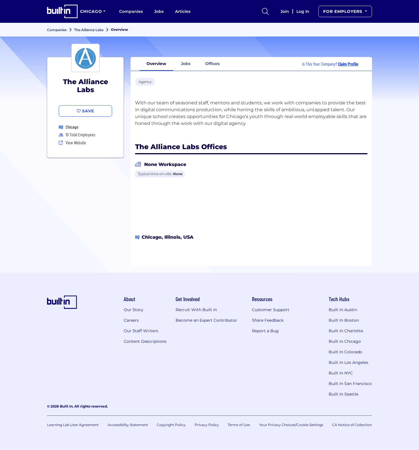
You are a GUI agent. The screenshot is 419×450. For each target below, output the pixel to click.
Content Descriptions (145, 341)
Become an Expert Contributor (206, 320)
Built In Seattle (343, 394)
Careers (131, 320)
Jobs (159, 11)
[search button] (265, 11)
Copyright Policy (171, 425)
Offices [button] (212, 63)
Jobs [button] (185, 63)
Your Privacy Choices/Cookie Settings (291, 425)
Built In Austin (343, 309)
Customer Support (270, 309)
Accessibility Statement (128, 425)
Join (284, 11)
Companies (131, 11)
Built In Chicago (345, 341)
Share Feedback (268, 320)
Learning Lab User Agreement (73, 425)
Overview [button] (156, 63)
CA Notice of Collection (352, 425)
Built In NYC (341, 373)
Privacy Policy (207, 425)
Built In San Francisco (350, 383)
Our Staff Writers (141, 330)
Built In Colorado (345, 351)
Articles (182, 11)
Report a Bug (265, 330)
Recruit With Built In (196, 309)
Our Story (133, 309)
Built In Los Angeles (348, 362)
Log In (302, 11)
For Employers (343, 11)
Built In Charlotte (346, 330)
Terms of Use (239, 425)
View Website (76, 142)
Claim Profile (348, 63)
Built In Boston (344, 320)
